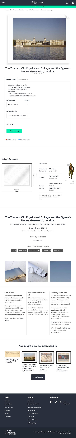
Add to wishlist (11, 139)
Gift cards (8, 416)
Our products (9, 407)
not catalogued (34, 250)
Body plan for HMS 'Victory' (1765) (11, 360)
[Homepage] (37, 2)
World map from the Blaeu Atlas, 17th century (46, 367)
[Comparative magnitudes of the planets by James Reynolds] (63, 357)
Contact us (8, 404)
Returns (7, 413)
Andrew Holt (38, 74)
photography (58, 250)
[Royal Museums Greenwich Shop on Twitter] (56, 402)
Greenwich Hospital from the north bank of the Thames (29, 366)
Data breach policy (33, 413)
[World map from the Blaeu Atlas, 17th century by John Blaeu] (46, 357)
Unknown (8, 363)
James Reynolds (62, 371)
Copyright (31, 416)
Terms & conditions (33, 404)
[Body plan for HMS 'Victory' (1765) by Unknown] (12, 357)
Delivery (54, 322)
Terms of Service (33, 420)
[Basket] (73, 2)
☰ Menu (2, 2)
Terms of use (31, 410)
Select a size (18, 100)
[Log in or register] (67, 2)
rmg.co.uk (66, 404)
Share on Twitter (25, 139)
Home (7, 10)
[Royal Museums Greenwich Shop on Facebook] (51, 402)
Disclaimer (31, 401)
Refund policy (32, 423)
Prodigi (69, 433)
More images (38, 377)
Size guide (27, 100)
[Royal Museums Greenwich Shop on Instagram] (60, 402)
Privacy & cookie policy (35, 407)
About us (7, 401)
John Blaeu (43, 371)
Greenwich (22, 250)
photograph (47, 250)
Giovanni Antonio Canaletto (28, 371)
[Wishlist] (69, 2)
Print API (62, 433)
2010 (14, 250)
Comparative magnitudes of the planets (63, 367)
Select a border (11, 111)
